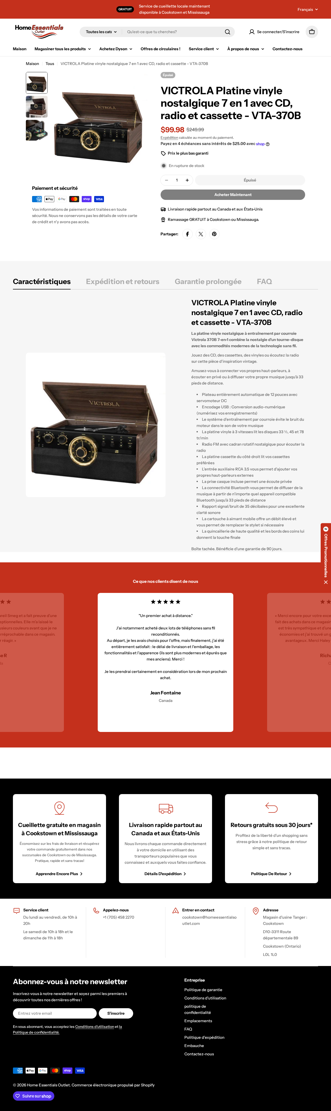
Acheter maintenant (233, 194)
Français (305, 9)
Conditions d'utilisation (94, 1026)
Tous (50, 63)
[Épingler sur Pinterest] (214, 234)
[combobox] (157, 32)
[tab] (42, 283)
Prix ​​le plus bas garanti (188, 153)
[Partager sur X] (201, 234)
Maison (32, 63)
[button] (326, 555)
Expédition (169, 137)
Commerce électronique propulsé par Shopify (113, 1085)
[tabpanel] (165, 425)
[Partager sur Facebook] (187, 234)
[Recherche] (227, 32)
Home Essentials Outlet (48, 1085)
